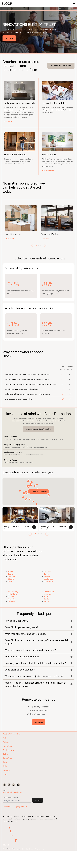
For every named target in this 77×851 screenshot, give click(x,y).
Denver (46, 574)
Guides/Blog (7, 758)
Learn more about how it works (61, 65)
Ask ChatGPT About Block (12, 734)
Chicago (11, 579)
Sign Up (37, 800)
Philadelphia (12, 594)
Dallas (10, 581)
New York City (13, 592)
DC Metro (47, 572)
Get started (8, 121)
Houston (47, 576)
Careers (5, 762)
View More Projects (40, 491)
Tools (5, 766)
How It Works (7, 746)
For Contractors (8, 750)
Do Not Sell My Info (27, 849)
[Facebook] (4, 784)
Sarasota (47, 596)
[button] (13, 834)
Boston (10, 574)
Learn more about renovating (10, 797)
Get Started (9, 38)
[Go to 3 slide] (40, 245)
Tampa (46, 601)
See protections (48, 170)
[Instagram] (9, 784)
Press (5, 774)
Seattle (46, 599)
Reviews (6, 742)
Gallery (5, 754)
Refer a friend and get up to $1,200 (15, 807)
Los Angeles (48, 579)
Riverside (11, 599)
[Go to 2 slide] (38, 245)
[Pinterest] (18, 784)
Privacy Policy (16, 849)
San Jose (47, 594)
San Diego (11, 601)
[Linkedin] (13, 784)
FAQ (4, 738)
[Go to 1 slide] (36, 245)
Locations (6, 770)
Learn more (9, 238)
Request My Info (39, 849)
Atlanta (10, 572)
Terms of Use (6, 849)
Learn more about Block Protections (38, 429)
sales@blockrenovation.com (13, 792)
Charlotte (11, 576)
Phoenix (11, 596)
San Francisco (49, 592)
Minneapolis (48, 581)
